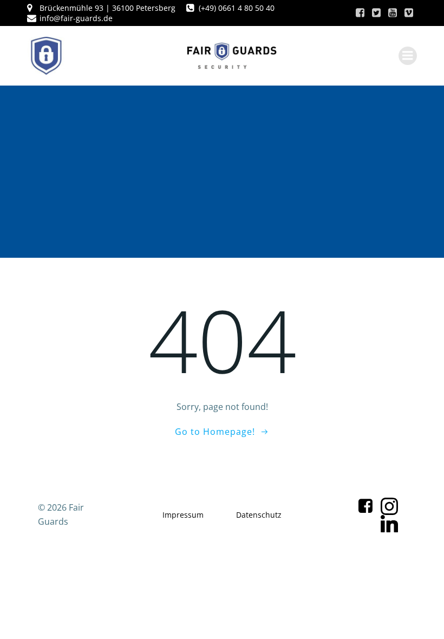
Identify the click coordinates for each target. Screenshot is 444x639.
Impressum (183, 515)
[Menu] (408, 56)
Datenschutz (259, 515)
